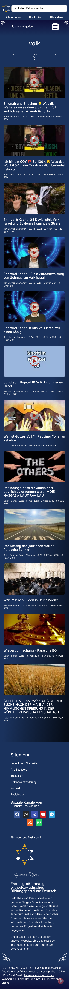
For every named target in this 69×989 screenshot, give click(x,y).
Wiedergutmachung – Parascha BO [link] (30, 650)
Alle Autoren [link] (13, 17)
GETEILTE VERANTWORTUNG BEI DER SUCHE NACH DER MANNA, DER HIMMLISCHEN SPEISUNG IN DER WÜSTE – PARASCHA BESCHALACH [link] (33, 706)
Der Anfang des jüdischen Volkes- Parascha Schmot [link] (30, 548)
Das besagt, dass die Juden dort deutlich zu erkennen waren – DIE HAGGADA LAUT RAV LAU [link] (29, 491)
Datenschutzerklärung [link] (24, 782)
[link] (6, 8)
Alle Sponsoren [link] (19, 769)
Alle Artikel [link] (35, 17)
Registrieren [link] (17, 794)
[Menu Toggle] (55, 26)
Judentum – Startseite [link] (24, 763)
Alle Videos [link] (56, 17)
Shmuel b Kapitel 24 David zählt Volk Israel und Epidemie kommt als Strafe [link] (32, 221)
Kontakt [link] (15, 788)
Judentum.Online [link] (51, 967)
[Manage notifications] (61, 981)
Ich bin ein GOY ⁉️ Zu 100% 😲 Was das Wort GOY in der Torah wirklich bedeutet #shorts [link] (34, 165)
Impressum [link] (17, 775)
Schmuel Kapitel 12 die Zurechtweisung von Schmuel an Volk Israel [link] (34, 276)
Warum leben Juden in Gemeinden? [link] (31, 600)
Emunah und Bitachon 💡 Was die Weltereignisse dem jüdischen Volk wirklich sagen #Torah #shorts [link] (30, 107)
